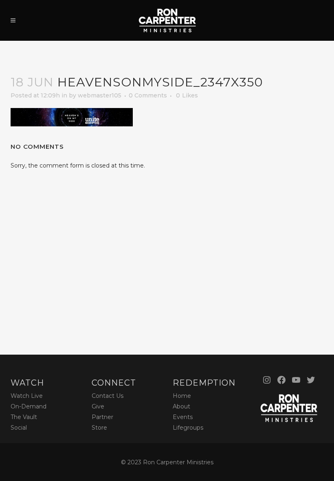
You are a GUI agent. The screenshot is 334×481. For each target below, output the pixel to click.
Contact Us (107, 395)
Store (99, 427)
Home (182, 395)
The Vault (24, 417)
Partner (102, 417)
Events (183, 417)
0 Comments (148, 95)
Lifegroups (188, 427)
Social (19, 427)
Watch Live (27, 395)
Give (98, 406)
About (181, 406)
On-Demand (28, 406)
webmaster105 (99, 95)
